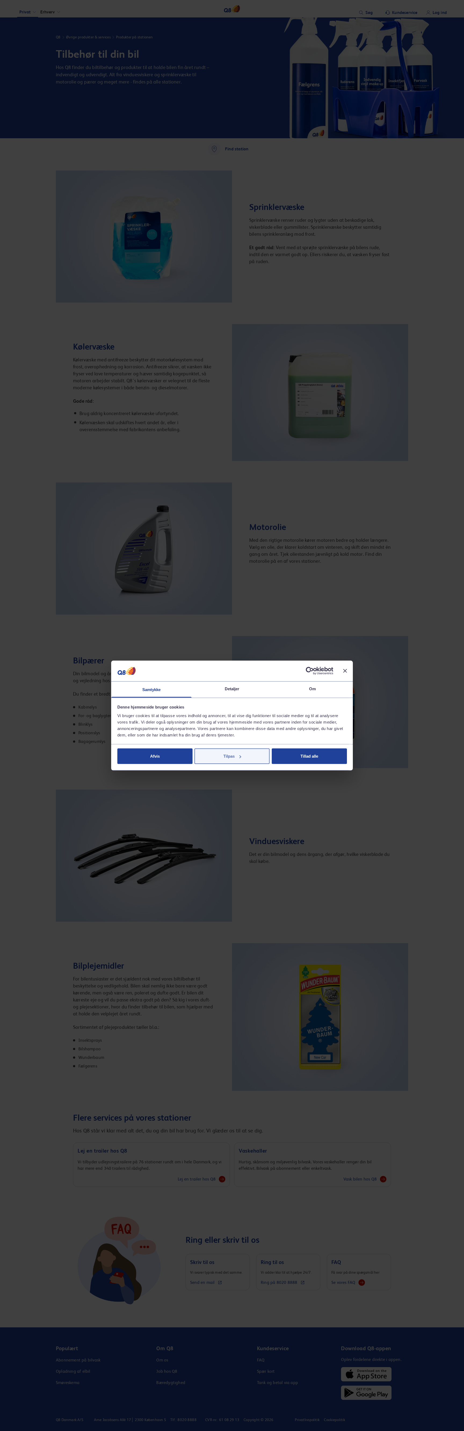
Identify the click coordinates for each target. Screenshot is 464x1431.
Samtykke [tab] (151, 689)
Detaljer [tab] (232, 688)
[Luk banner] (345, 671)
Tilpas (229, 756)
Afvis (155, 756)
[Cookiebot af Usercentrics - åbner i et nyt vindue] (309, 671)
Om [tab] (312, 688)
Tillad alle (309, 756)
